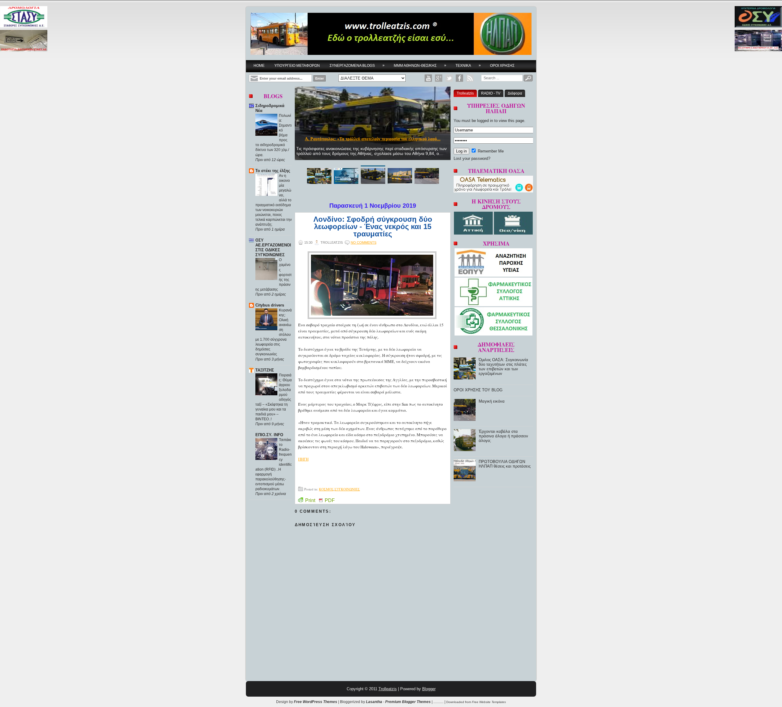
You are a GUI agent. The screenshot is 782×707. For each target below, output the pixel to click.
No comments (363, 242)
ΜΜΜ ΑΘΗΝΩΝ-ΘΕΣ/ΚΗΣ (420, 65)
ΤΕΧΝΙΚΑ (468, 65)
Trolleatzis (465, 93)
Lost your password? (472, 158)
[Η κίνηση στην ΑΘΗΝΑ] (474, 233)
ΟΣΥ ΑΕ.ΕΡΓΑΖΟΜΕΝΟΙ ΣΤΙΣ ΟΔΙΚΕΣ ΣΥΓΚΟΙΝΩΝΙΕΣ (273, 247)
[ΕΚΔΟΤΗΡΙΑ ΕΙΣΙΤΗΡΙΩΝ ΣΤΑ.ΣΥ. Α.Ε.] (23, 41)
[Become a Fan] (459, 78)
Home (259, 65)
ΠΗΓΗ (303, 459)
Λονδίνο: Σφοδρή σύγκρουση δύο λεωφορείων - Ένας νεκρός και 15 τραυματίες (372, 227)
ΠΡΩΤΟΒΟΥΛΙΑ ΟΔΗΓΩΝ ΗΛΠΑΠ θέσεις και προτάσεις (505, 463)
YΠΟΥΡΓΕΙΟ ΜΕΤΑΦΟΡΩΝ (297, 65)
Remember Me (490, 151)
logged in (485, 120)
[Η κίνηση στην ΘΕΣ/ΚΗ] (513, 233)
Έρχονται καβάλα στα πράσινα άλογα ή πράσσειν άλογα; (503, 436)
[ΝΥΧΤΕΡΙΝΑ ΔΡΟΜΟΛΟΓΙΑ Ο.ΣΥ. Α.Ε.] (758, 17)
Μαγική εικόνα (492, 401)
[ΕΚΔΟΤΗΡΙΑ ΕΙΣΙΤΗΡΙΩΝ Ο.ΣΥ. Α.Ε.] (758, 41)
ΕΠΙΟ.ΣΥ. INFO (269, 434)
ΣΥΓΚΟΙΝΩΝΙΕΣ (347, 489)
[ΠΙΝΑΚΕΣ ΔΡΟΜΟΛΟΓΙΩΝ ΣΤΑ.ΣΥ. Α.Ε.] (23, 17)
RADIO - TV (490, 93)
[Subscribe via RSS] (469, 78)
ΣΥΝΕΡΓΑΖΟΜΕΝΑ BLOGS (357, 65)
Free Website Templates (489, 702)
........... (438, 702)
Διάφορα (515, 93)
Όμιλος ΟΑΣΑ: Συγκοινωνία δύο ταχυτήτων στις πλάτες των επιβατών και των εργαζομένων (503, 366)
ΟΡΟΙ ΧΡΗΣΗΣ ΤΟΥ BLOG (478, 390)
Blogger (429, 689)
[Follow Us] (449, 78)
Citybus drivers (269, 305)
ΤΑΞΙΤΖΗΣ (264, 370)
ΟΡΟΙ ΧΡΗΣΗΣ (502, 65)
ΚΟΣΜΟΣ (326, 489)
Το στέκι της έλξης (272, 170)
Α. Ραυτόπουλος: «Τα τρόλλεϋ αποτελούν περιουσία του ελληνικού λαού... (372, 139)
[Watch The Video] (428, 78)
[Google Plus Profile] (438, 78)
